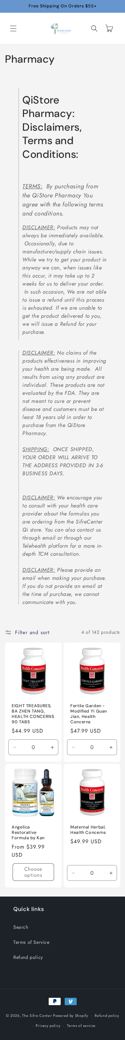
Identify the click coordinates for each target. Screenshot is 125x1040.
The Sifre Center (37, 1015)
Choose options (33, 872)
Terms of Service (31, 942)
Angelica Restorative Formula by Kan (28, 832)
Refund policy (28, 957)
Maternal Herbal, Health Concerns (88, 829)
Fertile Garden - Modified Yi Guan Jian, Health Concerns (88, 714)
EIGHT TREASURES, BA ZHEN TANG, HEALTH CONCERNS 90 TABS (33, 714)
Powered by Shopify (70, 1015)
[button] (13, 28)
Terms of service (81, 1025)
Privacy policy (48, 1025)
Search (20, 927)
